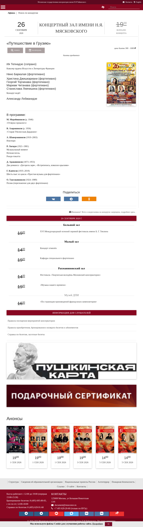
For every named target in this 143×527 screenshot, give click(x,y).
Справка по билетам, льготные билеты (26, 334)
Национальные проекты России (80, 482)
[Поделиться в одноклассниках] (89, 199)
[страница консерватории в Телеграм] (26, 514)
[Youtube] (56, 514)
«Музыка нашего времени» (53, 285)
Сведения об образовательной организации (42, 482)
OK (108, 524)
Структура (14, 482)
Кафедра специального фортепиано (57, 258)
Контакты (81, 486)
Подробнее (97, 524)
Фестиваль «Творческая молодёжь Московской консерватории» (70, 275)
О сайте (70, 486)
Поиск (17, 50)
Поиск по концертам (28, 13)
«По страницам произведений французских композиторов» (68, 302)
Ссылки (61, 486)
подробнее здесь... (128, 212)
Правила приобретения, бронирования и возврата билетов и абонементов (43, 327)
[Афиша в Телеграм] (116, 514)
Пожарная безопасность (123, 482)
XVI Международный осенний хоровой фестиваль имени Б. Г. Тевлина (74, 231)
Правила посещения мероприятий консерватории (31, 321)
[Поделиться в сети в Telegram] (71, 199)
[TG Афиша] (41, 514)
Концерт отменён (48, 248)
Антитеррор (103, 482)
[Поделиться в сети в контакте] (53, 199)
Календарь (36, 50)
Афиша (11, 13)
